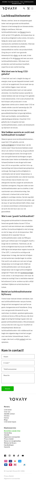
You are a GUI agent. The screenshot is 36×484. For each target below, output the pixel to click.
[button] (24, 8)
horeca (17, 58)
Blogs (6, 420)
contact (22, 339)
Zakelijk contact (9, 414)
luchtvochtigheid (8, 145)
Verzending (8, 433)
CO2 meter (8, 410)
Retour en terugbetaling (12, 441)
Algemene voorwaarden (12, 437)
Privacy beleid (8, 439)
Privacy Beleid (9, 476)
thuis (16, 55)
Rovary (23, 32)
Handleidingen (9, 445)
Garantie (7, 447)
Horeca (6, 418)
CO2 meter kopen (10, 422)
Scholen (6, 416)
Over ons (7, 412)
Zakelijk (6, 435)
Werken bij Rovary (10, 443)
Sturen (7, 389)
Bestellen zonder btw (12, 431)
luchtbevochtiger (27, 273)
